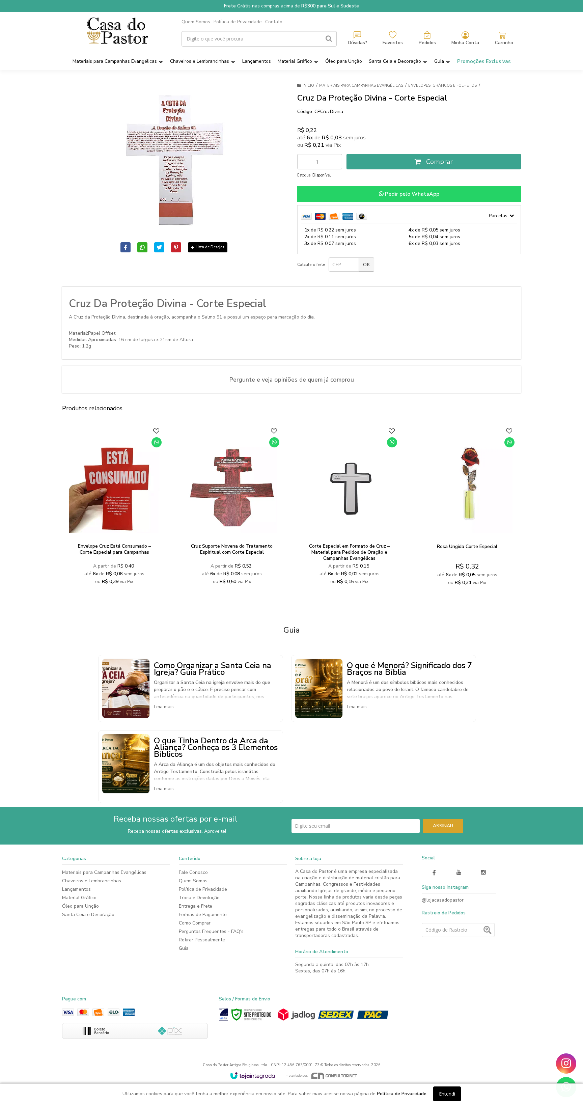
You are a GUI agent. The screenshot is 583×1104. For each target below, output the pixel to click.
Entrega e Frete (195, 906)
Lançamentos (76, 889)
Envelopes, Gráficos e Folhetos (442, 85)
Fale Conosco (193, 872)
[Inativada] (223, 1015)
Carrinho (504, 42)
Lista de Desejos (210, 247)
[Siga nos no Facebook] (434, 873)
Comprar (438, 161)
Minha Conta (465, 42)
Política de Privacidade (238, 22)
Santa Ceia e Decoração (88, 914)
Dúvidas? (357, 42)
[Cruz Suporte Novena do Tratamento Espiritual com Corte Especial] (231, 508)
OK (366, 264)
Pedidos (427, 42)
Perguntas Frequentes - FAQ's (211, 931)
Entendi (447, 1094)
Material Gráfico (79, 897)
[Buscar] (329, 39)
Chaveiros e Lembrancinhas (91, 881)
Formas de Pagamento (203, 914)
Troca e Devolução (199, 897)
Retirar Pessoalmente (202, 940)
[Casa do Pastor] (117, 31)
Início (308, 85)
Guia (184, 948)
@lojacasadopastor (443, 900)
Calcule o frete (311, 264)
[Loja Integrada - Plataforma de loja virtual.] (252, 1075)
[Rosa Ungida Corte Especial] (467, 508)
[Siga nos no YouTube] (459, 873)
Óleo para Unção (80, 906)
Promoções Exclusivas (484, 61)
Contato (273, 22)
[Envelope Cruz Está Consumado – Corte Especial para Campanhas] (114, 508)
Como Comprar (195, 923)
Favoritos (393, 42)
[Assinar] (443, 826)
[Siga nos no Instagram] (483, 873)
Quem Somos (196, 22)
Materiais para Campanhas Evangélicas (361, 85)
